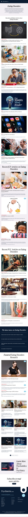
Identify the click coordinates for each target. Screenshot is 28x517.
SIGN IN (19, 497)
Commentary (3, 156)
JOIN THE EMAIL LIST (20, 499)
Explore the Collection (18, 472)
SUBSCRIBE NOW (20, 501)
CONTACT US (3, 504)
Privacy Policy (3, 511)
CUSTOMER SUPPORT (2, 506)
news (2, 63)
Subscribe (14, 483)
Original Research (3, 39)
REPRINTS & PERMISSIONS (3, 503)
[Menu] (1, 1)
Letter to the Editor (4, 272)
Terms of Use (7, 511)
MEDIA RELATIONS (2, 501)
